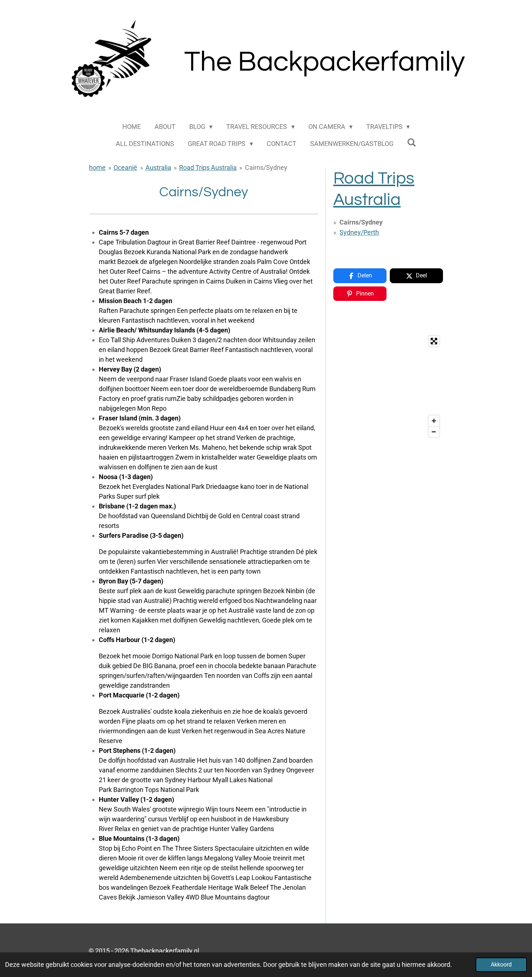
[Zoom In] (433, 420)
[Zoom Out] (433, 431)
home (97, 167)
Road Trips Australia (208, 167)
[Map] (388, 386)
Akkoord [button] (501, 964)
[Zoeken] (411, 142)
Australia (158, 167)
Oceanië (125, 167)
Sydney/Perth (359, 232)
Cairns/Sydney (266, 167)
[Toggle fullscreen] (433, 341)
